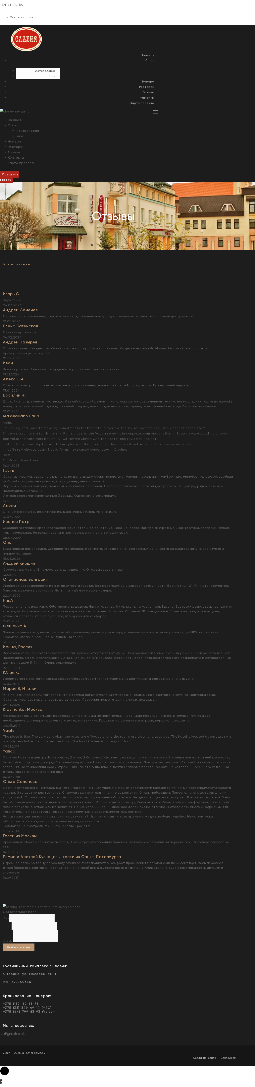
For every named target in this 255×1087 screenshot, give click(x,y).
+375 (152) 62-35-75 (21, 1004)
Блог (52, 76)
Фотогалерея (45, 70)
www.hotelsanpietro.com (129, 433)
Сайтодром (228, 1057)
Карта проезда (142, 103)
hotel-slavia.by (35, 1052)
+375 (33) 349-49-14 (21, 1007)
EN (4, 5)
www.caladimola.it (206, 433)
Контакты (147, 97)
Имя (6, 918)
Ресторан (146, 86)
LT (10, 5)
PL (15, 5)
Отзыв (8, 941)
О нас (149, 60)
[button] (9, 177)
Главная (148, 55)
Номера (148, 81)
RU (21, 5)
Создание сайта (204, 1057)
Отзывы (148, 92)
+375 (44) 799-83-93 (21, 1011)
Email (7, 926)
